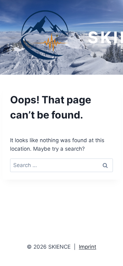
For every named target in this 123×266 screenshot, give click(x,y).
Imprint (87, 247)
